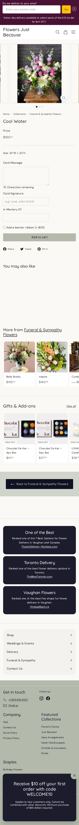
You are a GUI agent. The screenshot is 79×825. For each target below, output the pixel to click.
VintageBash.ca (39, 606)
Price (6, 131)
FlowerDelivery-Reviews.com (39, 546)
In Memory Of (12, 209)
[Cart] (65, 32)
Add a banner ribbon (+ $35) (25, 227)
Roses (45, 753)
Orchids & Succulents (53, 748)
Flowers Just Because (16, 32)
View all (71, 406)
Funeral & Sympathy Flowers (45, 114)
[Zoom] (63, 97)
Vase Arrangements (52, 737)
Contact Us (9, 727)
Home (6, 114)
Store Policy (10, 732)
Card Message (12, 163)
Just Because (49, 732)
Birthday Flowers (13, 769)
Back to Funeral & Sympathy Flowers (42, 484)
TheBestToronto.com (39, 576)
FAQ (5, 722)
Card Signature (13, 193)
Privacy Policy (11, 738)
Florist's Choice (50, 726)
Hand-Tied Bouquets (53, 742)
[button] (73, 9)
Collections (19, 114)
